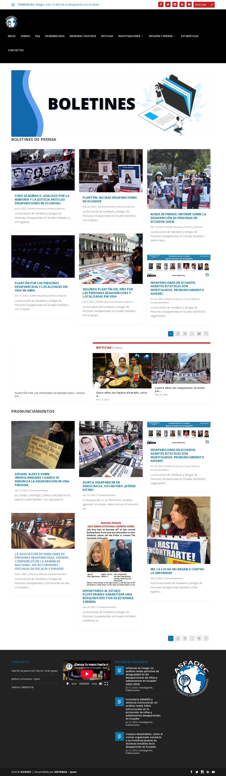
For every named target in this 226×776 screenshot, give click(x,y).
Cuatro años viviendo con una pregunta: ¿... (116, 389)
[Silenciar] (100, 683)
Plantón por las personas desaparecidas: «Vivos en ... (50, 394)
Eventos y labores (56, 208)
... (192, 333)
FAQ (37, 36)
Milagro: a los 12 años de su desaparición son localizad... (68, 4)
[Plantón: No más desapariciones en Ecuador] (110, 170)
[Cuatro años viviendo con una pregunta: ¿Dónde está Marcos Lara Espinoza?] (122, 368)
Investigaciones (129, 36)
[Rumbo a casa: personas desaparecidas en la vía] (180, 370)
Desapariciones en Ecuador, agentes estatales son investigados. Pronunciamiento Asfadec (177, 288)
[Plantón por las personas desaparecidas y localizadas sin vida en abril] (43, 256)
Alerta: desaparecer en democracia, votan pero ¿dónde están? (109, 486)
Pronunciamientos (160, 302)
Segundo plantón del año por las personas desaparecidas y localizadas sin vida (108, 293)
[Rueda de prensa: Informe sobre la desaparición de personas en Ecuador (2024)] (178, 179)
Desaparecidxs (54, 36)
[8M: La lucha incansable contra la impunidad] (178, 530)
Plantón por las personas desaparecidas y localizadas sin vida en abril (41, 286)
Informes (33, 574)
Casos (187, 299)
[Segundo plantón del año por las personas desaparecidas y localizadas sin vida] (110, 258)
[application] (87, 673)
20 (199, 333)
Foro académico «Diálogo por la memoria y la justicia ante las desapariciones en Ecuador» (42, 199)
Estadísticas (189, 36)
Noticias (107, 36)
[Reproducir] (68, 683)
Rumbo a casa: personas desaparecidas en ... (171, 394)
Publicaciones (132, 690)
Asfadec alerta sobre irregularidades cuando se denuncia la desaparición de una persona (42, 479)
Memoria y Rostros (83, 36)
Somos (25, 36)
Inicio (12, 36)
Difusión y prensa (161, 36)
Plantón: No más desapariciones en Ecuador (110, 199)
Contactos (15, 50)
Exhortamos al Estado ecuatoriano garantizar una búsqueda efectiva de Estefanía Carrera (108, 596)
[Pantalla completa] (106, 683)
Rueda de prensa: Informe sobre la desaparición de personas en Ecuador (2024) (178, 218)
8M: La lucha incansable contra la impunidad (177, 571)
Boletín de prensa (37, 208)
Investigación (145, 687)
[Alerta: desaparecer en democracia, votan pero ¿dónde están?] (110, 449)
